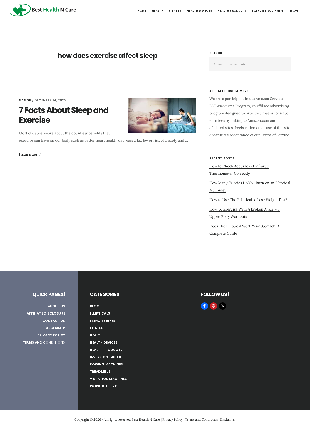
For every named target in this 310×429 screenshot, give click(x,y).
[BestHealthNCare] (204, 306)
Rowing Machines (106, 364)
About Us (56, 306)
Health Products (106, 349)
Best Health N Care (43, 10)
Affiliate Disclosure (46, 313)
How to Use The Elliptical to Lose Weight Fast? (248, 199)
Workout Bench (105, 386)
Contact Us (54, 320)
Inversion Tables (105, 357)
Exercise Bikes (102, 320)
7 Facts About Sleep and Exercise (63, 115)
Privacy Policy (51, 335)
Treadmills (100, 371)
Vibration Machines (108, 379)
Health (96, 335)
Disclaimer (55, 328)
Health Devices (104, 342)
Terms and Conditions (44, 342)
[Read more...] (30, 155)
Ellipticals (100, 313)
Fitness (96, 328)
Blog (94, 306)
